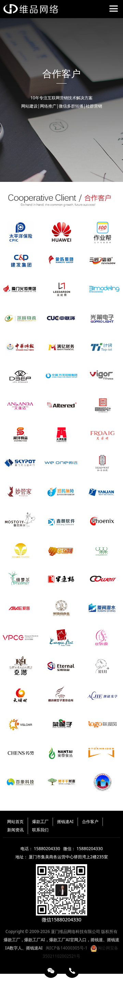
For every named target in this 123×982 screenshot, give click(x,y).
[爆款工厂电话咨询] (72, 971)
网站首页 (15, 821)
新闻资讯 (15, 830)
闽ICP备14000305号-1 (66, 948)
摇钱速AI (65, 821)
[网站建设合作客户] (61, 199)
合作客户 (90, 821)
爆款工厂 (40, 821)
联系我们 (40, 830)
